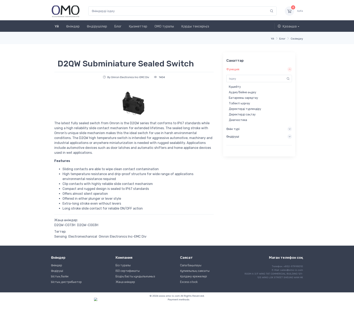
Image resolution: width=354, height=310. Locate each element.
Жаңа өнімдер (125, 282)
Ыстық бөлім (59, 276)
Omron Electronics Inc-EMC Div (122, 236)
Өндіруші (57, 271)
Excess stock (189, 282)
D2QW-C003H (87, 225)
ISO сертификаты (128, 271)
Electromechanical (82, 236)
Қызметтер (138, 26)
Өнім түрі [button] (232, 129)
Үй (57, 26)
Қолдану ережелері (193, 276)
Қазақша (290, 26)
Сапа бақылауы (190, 265)
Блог (117, 26)
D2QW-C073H (64, 225)
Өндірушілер (97, 26)
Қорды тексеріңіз (195, 26)
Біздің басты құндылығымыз (135, 276)
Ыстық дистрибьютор (66, 282)
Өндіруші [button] (232, 136)
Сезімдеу (297, 38)
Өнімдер (72, 26)
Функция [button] (232, 69)
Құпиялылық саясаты (195, 271)
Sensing (60, 236)
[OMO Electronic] (65, 10)
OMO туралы (164, 26)
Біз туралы (123, 265)
